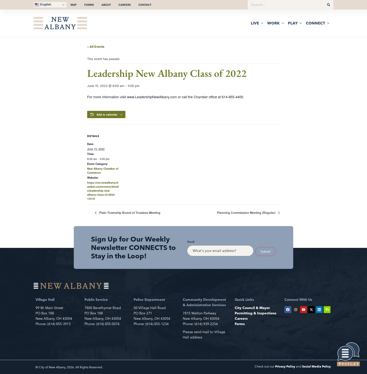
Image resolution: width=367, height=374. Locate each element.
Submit (266, 251)
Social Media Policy (316, 366)
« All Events (95, 46)
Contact (144, 4)
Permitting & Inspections (255, 313)
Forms (89, 4)
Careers (125, 4)
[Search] (328, 5)
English (45, 4)
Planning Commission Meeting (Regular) (246, 212)
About (106, 4)
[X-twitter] (311, 309)
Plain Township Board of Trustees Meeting (129, 212)
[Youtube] (303, 309)
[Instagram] (295, 309)
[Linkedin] (319, 309)
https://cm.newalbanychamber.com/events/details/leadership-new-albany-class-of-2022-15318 (103, 190)
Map (74, 4)
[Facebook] (287, 309)
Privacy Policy (285, 366)
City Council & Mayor (252, 308)
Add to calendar (107, 114)
